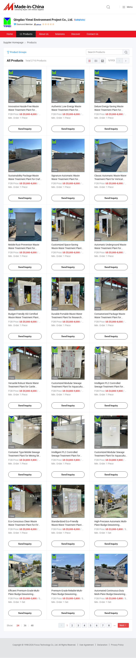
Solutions (60, 34)
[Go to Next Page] (126, 60)
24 (18, 625)
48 (32, 625)
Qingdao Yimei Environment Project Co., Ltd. (43, 19)
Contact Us (92, 34)
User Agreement (86, 644)
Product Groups (17, 52)
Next (122, 625)
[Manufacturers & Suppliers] (24, 6)
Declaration (102, 644)
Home (10, 34)
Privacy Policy (117, 644)
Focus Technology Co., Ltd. (46, 644)
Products (27, 34)
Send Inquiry (25, 128)
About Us (43, 34)
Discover (75, 34)
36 (25, 625)
